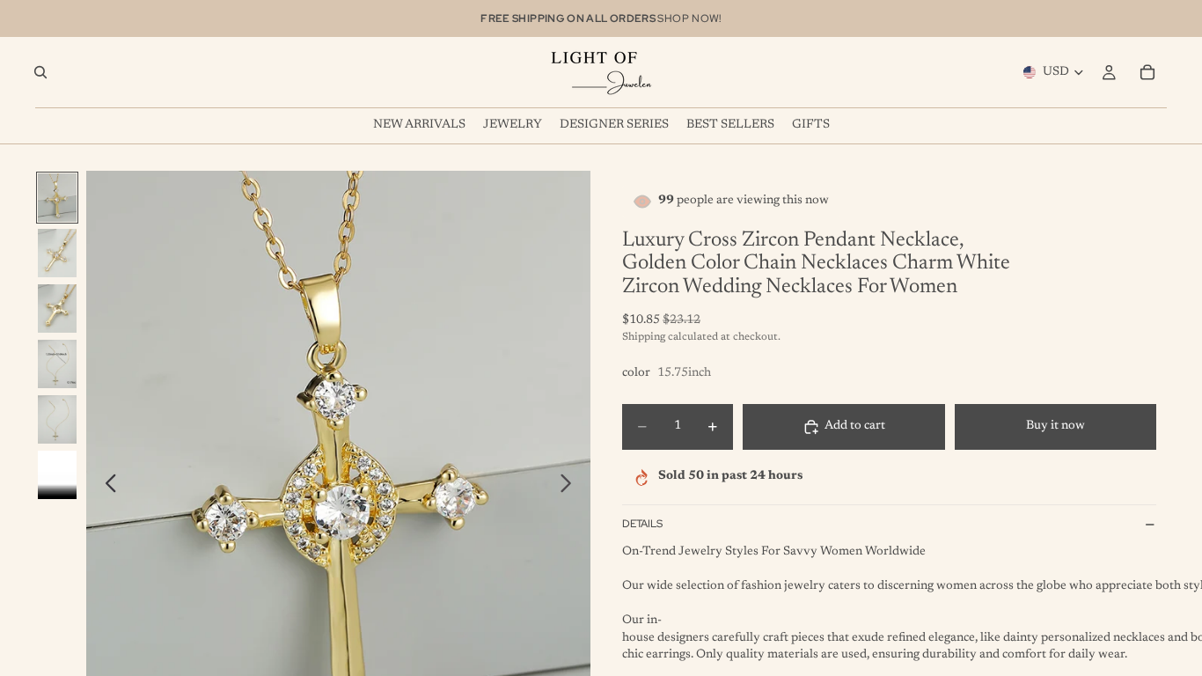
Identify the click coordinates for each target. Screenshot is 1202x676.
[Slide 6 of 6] (57, 475)
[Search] (40, 72)
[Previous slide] (106, 486)
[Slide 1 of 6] (57, 197)
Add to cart (855, 426)
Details (642, 524)
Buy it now (1055, 426)
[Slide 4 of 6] (57, 364)
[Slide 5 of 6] (57, 419)
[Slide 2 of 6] (57, 253)
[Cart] (1147, 72)
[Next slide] (570, 486)
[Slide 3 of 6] (57, 308)
